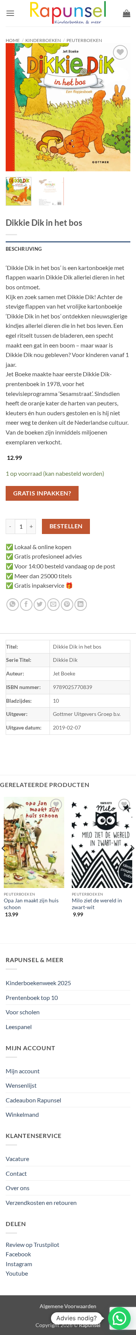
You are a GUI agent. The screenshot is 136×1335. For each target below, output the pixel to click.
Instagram (19, 1263)
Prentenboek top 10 (32, 997)
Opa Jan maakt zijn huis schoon (31, 903)
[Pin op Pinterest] (67, 604)
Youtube (17, 1273)
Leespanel (19, 1026)
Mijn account (23, 1070)
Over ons (17, 1187)
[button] (10, 13)
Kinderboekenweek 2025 (38, 982)
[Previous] (18, 107)
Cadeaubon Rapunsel (33, 1100)
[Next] (118, 107)
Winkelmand (22, 1114)
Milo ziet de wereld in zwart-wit (97, 903)
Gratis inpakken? (42, 493)
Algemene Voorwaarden (68, 1306)
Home (13, 40)
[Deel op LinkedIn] (80, 604)
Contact (16, 1173)
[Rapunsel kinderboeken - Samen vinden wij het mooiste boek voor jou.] (68, 13)
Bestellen (66, 526)
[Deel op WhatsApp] (12, 604)
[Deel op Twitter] (40, 604)
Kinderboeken (43, 40)
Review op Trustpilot (32, 1244)
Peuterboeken (84, 40)
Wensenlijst (21, 1085)
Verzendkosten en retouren (41, 1202)
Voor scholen (23, 1011)
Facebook (18, 1253)
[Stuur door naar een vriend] (53, 604)
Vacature (17, 1158)
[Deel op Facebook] (26, 604)
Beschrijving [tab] (24, 249)
